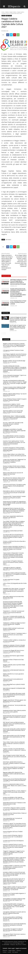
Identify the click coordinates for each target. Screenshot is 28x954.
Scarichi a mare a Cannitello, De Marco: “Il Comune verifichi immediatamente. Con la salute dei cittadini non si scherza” (14, 548)
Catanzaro (18, 950)
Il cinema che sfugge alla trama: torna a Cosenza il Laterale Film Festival (13, 651)
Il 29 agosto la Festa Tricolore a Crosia (13, 350)
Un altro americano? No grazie (11, 579)
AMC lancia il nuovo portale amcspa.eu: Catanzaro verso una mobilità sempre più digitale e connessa (14, 724)
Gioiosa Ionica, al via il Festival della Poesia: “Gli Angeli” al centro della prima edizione (14, 779)
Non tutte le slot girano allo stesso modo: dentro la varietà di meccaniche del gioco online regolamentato (14, 695)
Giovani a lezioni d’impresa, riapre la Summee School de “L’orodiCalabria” (12, 836)
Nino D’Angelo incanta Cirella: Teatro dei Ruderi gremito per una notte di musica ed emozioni (14, 757)
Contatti (5, 948)
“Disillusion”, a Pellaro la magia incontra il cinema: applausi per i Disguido (14, 623)
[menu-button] (4, 6)
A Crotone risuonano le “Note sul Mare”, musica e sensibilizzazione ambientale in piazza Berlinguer (14, 449)
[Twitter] (11, 34)
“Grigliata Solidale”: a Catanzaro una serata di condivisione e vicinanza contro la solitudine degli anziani (14, 867)
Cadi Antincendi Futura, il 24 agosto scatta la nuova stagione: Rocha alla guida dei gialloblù (14, 486)
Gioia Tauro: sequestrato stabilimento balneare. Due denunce (13, 516)
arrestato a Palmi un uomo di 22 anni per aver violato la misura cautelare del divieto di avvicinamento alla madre (14, 874)
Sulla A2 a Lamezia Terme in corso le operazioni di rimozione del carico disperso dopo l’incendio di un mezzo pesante (14, 846)
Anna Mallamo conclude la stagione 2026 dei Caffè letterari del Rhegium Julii (14, 899)
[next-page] (5, 308)
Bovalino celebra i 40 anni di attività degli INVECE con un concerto (14, 361)
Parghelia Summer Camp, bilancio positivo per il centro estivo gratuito (14, 711)
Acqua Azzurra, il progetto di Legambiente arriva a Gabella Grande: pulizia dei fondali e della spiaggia (14, 503)
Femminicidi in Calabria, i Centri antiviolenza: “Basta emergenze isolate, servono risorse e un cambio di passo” (13, 406)
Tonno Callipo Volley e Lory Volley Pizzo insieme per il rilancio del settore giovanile (14, 455)
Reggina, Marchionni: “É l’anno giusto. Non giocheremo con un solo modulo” (14, 700)
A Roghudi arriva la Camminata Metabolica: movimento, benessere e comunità (14, 924)
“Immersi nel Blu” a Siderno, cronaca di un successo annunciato (14, 640)
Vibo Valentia (15, 952)
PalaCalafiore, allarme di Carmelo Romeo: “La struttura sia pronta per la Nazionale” (14, 491)
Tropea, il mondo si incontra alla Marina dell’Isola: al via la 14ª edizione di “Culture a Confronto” (14, 750)
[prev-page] (2, 308)
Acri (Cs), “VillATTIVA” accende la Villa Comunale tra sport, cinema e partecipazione (13, 424)
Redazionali (5, 313)
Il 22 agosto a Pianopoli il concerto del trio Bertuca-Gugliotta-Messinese (14, 912)
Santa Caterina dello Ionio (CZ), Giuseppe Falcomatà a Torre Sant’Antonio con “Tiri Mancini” (14, 737)
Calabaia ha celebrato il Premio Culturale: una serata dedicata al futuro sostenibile (14, 646)
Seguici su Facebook (21, 948)
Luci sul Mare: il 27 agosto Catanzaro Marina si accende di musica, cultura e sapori (13, 562)
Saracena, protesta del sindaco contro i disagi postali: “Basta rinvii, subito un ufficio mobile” (14, 786)
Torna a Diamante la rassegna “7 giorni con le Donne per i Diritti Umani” (14, 376)
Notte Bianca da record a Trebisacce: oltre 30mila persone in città (14, 803)
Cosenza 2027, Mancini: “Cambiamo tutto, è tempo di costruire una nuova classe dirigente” (14, 635)
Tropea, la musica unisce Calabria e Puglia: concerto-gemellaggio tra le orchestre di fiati (14, 388)
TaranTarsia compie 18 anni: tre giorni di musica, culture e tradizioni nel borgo (14, 767)
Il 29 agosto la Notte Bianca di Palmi (12, 530)
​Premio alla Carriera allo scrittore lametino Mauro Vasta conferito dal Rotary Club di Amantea (14, 730)
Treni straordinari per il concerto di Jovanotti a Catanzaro (12, 819)
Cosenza (4, 952)
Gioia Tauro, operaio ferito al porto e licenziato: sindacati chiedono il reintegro (14, 762)
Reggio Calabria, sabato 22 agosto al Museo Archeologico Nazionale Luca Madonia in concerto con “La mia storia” (14, 888)
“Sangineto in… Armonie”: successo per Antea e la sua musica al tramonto (13, 611)
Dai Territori (8, 239)
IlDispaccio (5, 950)
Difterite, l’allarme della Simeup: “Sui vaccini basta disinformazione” (14, 394)
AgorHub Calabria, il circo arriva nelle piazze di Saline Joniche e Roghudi (13, 411)
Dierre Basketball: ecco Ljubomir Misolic (14, 684)
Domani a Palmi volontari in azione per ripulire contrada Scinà (13, 629)
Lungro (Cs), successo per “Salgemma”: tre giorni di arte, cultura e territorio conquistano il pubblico (14, 461)
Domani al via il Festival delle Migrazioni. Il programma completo (14, 894)
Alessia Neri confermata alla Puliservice (13, 670)
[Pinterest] (14, 34)
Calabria (7, 12)
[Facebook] (7, 34)
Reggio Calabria (13, 12)
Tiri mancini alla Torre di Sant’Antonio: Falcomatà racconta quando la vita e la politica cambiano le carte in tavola (13, 536)
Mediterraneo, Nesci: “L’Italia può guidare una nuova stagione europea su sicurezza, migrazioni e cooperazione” (14, 417)
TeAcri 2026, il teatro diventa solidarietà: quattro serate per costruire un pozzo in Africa (14, 743)
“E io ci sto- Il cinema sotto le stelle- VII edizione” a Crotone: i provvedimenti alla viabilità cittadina (14, 618)
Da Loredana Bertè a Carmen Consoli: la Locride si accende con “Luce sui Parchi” (14, 436)
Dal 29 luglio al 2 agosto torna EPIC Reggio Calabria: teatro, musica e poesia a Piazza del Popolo (18, 327)
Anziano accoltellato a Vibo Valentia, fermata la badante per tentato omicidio (13, 798)
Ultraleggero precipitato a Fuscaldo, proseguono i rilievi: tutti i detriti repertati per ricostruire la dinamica (14, 431)
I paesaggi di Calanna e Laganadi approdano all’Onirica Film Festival (12, 568)
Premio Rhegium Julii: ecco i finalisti (12, 831)
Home (2, 12)
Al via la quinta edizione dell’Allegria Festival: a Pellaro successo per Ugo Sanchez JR (12, 918)
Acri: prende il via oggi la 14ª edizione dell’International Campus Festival (13, 929)
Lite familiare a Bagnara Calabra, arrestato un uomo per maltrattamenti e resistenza (14, 808)
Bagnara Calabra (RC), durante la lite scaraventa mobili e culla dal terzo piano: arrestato (14, 774)
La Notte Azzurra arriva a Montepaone (13, 840)
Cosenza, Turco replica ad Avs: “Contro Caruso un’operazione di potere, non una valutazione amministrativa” (14, 442)
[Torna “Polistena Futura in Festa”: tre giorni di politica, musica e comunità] (5, 303)
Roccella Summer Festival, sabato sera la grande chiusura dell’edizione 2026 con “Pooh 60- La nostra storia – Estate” (14, 479)
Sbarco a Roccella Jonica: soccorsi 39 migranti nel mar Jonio (13, 473)
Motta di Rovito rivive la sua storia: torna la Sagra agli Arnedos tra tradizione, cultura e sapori (14, 717)
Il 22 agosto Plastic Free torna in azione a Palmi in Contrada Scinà (14, 934)
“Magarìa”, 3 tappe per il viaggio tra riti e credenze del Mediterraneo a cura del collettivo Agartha (13, 852)
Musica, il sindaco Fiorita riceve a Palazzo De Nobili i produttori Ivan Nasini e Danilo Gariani (14, 467)
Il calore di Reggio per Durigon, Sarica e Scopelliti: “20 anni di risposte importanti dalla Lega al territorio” (18, 319)
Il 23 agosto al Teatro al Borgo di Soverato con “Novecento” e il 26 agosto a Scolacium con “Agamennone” (14, 574)
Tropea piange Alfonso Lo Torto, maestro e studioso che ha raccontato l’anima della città (14, 792)
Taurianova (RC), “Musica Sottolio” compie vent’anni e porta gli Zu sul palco (14, 497)
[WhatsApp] (18, 34)
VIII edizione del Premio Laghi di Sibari (13, 655)
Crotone (9, 952)
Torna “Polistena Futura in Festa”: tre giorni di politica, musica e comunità (18, 302)
